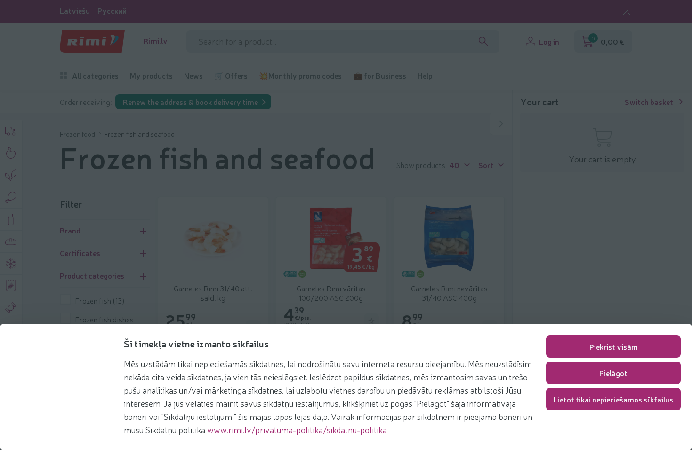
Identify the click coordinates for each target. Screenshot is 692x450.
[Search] (483, 41)
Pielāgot (613, 373)
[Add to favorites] (371, 321)
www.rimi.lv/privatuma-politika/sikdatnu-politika (297, 429)
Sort (485, 164)
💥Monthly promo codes (300, 75)
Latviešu (75, 11)
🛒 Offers (231, 75)
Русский (112, 11)
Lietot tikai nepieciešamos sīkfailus (613, 399)
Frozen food (78, 133)
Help (425, 75)
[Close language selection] (626, 11)
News (193, 75)
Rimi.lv (156, 41)
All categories (95, 75)
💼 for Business (379, 75)
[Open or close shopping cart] (501, 123)
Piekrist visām (613, 346)
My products (151, 75)
